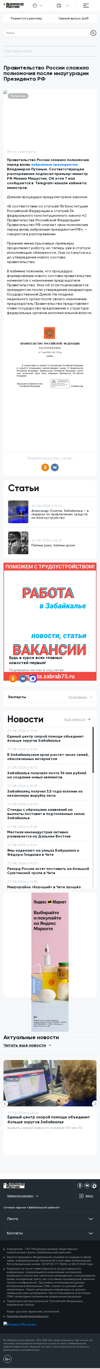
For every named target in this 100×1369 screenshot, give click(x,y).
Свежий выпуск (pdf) (73, 18)
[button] (95, 1103)
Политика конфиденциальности (28, 1316)
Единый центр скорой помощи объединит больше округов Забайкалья (48, 1119)
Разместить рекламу (26, 18)
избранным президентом (54, 164)
